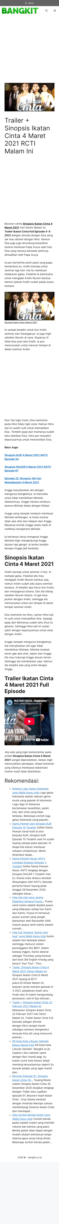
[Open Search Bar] (46, 10)
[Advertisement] (29, 50)
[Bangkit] (20, 10)
